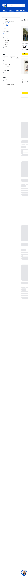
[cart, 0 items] (26, 6)
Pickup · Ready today (9, 18)
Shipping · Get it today (10, 20)
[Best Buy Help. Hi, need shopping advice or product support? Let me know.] (24, 573)
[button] (5, 10)
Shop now (10, 2)
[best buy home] (4, 5)
